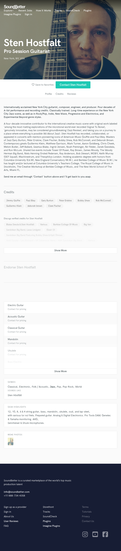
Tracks (58, 10)
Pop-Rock (68, 386)
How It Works (43, 10)
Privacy (86, 516)
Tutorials (87, 511)
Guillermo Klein (14, 206)
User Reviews (11, 521)
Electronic (24, 386)
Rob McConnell (103, 200)
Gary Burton (47, 200)
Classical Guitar (16, 328)
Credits (59, 94)
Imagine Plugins (12, 14)
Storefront (48, 507)
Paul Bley (30, 200)
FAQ (6, 526)
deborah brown (35, 206)
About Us (9, 516)
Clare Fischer (54, 206)
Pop (59, 386)
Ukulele (12, 350)
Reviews (71, 94)
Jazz (52, 386)
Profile (48, 94)
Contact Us (88, 521)
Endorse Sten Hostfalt (20, 267)
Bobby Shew (84, 200)
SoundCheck (73, 10)
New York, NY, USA (14, 58)
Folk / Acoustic (40, 386)
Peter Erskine (65, 200)
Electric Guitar (16, 305)
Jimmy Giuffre (13, 200)
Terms (85, 507)
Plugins (87, 10)
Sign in (28, 14)
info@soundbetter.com (16, 491)
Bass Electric (15, 362)
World (78, 386)
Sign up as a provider (15, 507)
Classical (12, 386)
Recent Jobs (25, 10)
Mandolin (13, 339)
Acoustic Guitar (16, 316)
